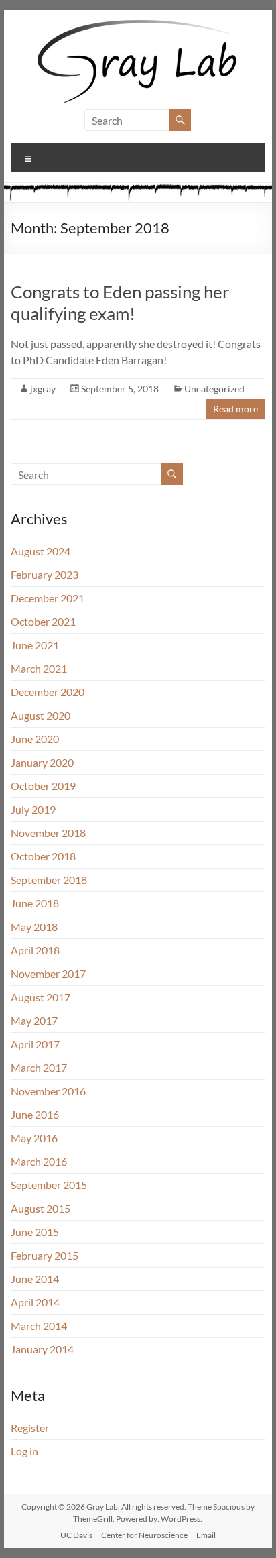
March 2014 (39, 1325)
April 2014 (35, 1302)
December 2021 (47, 598)
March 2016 (39, 1161)
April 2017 (35, 1044)
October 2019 (43, 785)
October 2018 (43, 856)
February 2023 (44, 574)
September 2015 (49, 1184)
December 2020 (47, 691)
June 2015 (35, 1231)
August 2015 (40, 1208)
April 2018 (35, 950)
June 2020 (35, 738)
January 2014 (42, 1349)
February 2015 (44, 1255)
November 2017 (48, 973)
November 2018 (48, 832)
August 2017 (40, 997)
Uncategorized (214, 388)
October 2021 (43, 621)
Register (30, 1427)
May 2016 (34, 1137)
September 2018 (49, 879)
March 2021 (39, 668)
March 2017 (39, 1067)
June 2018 (35, 903)
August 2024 (40, 551)
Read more (235, 408)
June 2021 (35, 644)
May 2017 (34, 1020)
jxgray (43, 388)
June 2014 (35, 1278)
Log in (24, 1451)
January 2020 (42, 762)
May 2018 (34, 926)
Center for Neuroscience (144, 1535)
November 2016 (48, 1090)
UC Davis (76, 1535)
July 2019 (33, 809)
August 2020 (40, 715)
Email (206, 1535)
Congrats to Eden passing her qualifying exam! (120, 302)
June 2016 (35, 1114)
